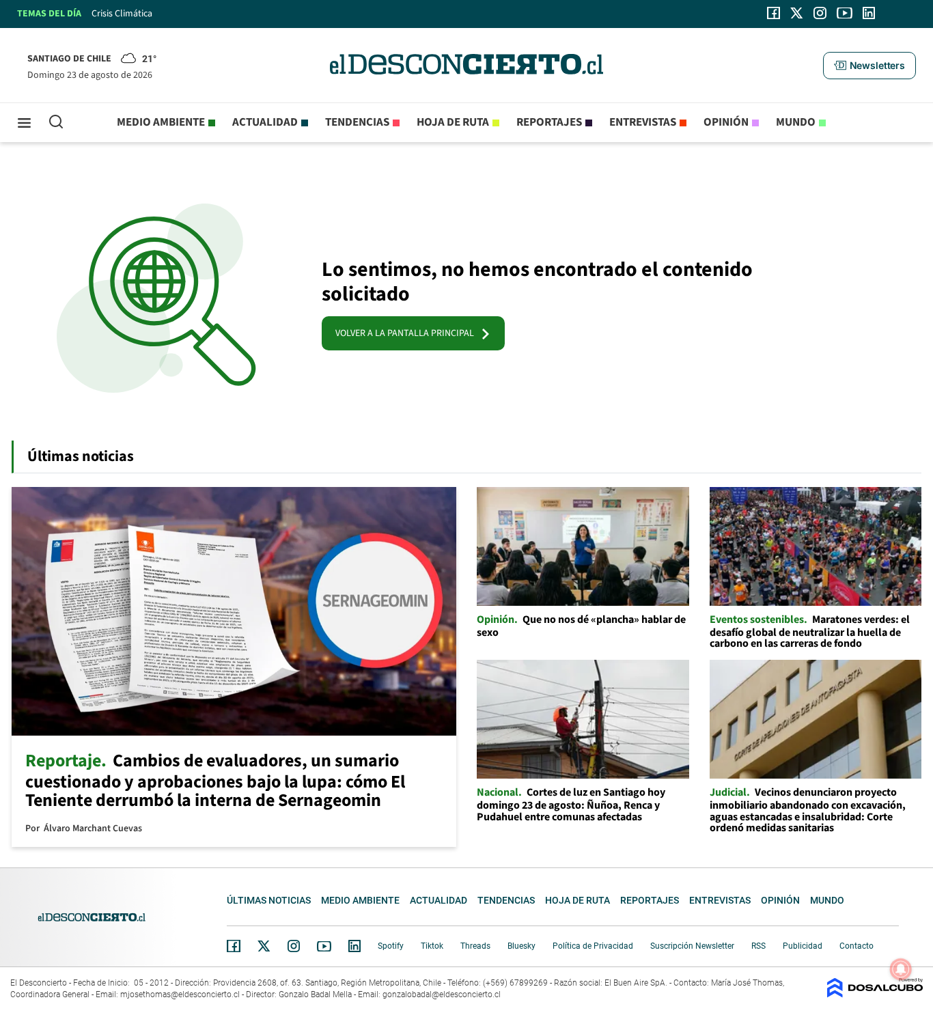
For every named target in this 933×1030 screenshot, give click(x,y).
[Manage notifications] (901, 969)
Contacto (856, 946)
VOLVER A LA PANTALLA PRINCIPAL (407, 333)
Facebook (233, 946)
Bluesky (521, 946)
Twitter (264, 946)
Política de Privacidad (593, 946)
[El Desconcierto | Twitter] (797, 13)
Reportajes (549, 122)
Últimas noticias (269, 900)
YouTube (324, 946)
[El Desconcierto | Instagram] (819, 13)
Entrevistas (642, 122)
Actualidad (265, 122)
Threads (475, 946)
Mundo (796, 122)
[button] (869, 65)
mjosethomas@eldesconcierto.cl (180, 994)
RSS (758, 946)
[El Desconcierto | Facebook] (773, 13)
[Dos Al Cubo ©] (875, 994)
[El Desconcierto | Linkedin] (869, 13)
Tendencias (357, 122)
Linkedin (354, 946)
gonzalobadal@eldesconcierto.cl (441, 994)
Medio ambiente (161, 122)
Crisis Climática (122, 13)
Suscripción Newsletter (692, 946)
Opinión (726, 122)
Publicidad (802, 946)
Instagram (294, 946)
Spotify (391, 946)
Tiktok (432, 946)
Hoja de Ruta (453, 122)
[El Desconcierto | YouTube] (844, 13)
